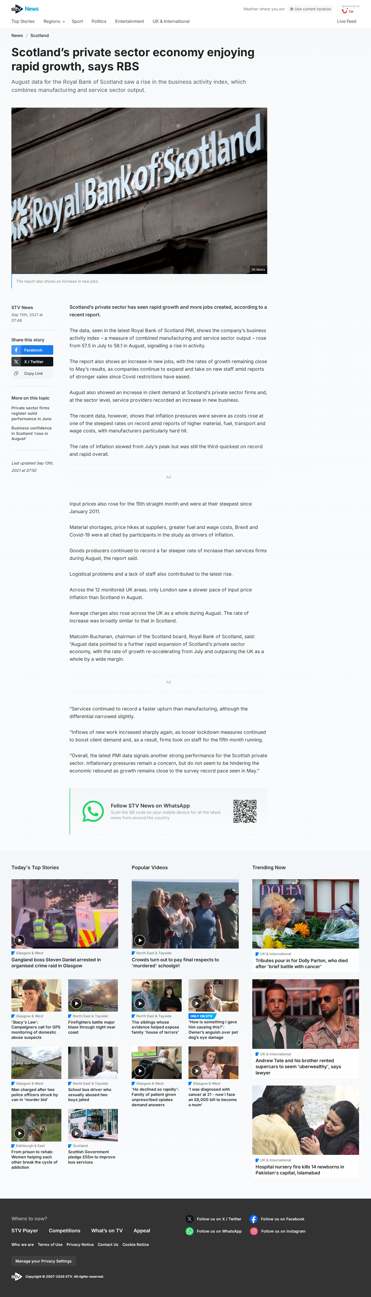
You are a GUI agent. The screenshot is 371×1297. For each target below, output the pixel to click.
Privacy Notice (80, 1244)
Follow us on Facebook (282, 1219)
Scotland (39, 35)
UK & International (171, 21)
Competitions (64, 1230)
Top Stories (23, 21)
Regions (51, 21)
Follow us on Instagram (283, 1231)
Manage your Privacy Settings (43, 1261)
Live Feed (346, 21)
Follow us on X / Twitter (219, 1219)
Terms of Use (50, 1244)
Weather (250, 9)
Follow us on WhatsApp (219, 1231)
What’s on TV (107, 1230)
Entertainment (129, 21)
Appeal (142, 1230)
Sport (77, 21)
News (17, 35)
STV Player (24, 1230)
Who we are (22, 1244)
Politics (99, 21)
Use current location (313, 9)
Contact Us (108, 1244)
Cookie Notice (135, 1244)
